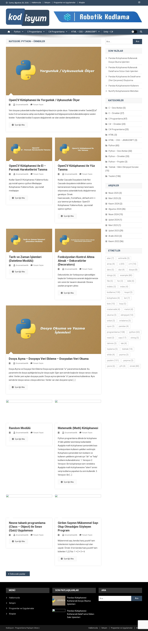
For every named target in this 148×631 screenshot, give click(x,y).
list (127, 298)
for (120, 281)
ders (110, 270)
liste (111, 304)
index (124, 286)
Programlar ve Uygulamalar (64, 3)
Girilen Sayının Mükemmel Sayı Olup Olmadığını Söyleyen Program (78, 526)
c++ (132, 264)
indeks (111, 286)
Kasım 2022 (114, 241)
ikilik (130, 281)
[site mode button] (134, 31)
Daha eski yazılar (17, 574)
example (126, 275)
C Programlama (34, 32)
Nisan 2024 (114, 214)
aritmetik (124, 258)
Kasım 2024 (114, 204)
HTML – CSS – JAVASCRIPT (84, 32)
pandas (124, 326)
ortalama (125, 320)
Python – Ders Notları (118, 151)
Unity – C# (108, 32)
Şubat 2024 (114, 220)
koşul (128, 292)
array (111, 264)
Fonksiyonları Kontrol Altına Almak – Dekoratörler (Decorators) (76, 260)
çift (122, 366)
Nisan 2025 (114, 193)
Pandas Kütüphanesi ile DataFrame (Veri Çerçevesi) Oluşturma (124, 78)
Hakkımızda (36, 3)
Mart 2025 (113, 198)
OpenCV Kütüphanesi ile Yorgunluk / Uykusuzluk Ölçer (44, 100)
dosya (133, 270)
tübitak (127, 349)
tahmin (111, 343)
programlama (116, 332)
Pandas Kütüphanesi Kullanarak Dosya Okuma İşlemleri (123, 60)
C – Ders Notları (116, 108)
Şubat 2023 (114, 230)
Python (17, 32)
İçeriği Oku (20, 125)
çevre (111, 366)
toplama (112, 349)
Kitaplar (82, 3)
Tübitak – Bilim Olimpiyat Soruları (124, 167)
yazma (123, 354)
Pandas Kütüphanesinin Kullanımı (124, 86)
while (111, 354)
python (134, 332)
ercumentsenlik (22, 105)
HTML (111, 135)
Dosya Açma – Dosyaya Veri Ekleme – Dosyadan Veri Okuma (49, 358)
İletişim (47, 3)
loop (122, 304)
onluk (111, 320)
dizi (121, 270)
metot (128, 309)
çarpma (128, 360)
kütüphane (113, 298)
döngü (111, 275)
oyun (110, 326)
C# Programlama (56, 32)
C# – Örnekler (115, 124)
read (110, 338)
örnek (134, 366)
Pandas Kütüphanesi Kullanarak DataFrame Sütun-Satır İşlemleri (123, 69)
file (110, 281)
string (135, 338)
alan (110, 258)
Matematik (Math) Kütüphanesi (78, 428)
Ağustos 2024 (115, 209)
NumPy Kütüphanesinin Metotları (123, 91)
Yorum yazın (38, 105)
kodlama (113, 292)
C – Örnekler (114, 113)
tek (124, 343)
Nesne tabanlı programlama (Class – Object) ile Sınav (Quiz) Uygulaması (27, 526)
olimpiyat (127, 315)
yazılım (113, 360)
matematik (113, 309)
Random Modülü (19, 428)
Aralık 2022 (114, 236)
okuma (111, 315)
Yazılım (112, 176)
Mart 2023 (113, 225)
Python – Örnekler (117, 156)
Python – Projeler (116, 162)
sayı (122, 338)
